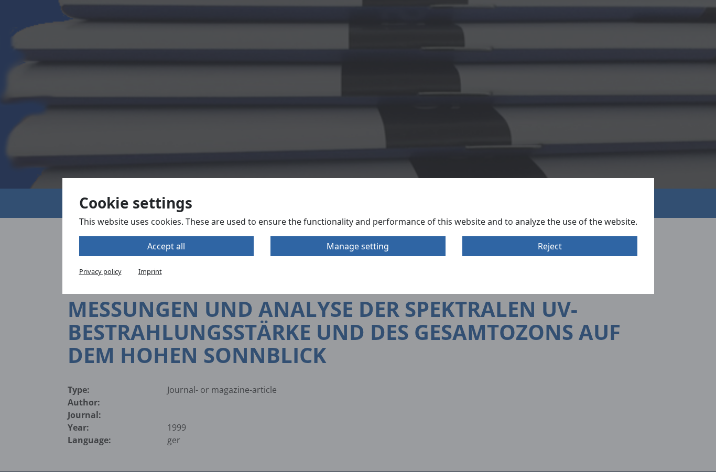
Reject (550, 246)
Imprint (150, 271)
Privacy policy (100, 271)
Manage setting (358, 246)
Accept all (166, 246)
